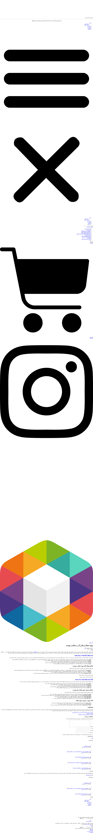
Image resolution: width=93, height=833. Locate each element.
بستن (92, 738)
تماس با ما (89, 221)
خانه (90, 22)
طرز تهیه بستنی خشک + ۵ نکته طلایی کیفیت (83, 793)
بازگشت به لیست (90, 713)
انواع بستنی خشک (88, 228)
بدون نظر (83, 747)
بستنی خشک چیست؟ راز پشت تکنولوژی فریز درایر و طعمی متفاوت (79, 751)
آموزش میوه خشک (87, 746)
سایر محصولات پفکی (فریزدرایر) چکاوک (84, 233)
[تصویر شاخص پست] (89, 745)
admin (85, 648)
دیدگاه (91, 726)
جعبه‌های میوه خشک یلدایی (86, 231)
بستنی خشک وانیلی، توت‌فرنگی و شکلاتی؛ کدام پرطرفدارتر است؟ (79, 762)
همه (90, 240)
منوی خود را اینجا (88, 824)
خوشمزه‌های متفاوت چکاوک (86, 232)
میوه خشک (87, 23)
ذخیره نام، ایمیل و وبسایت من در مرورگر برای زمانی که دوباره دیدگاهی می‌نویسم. (77, 734)
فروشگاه (89, 223)
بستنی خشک (86, 24)
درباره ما (89, 220)
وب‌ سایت (91, 732)
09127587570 (88, 775)
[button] (46, 123)
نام (92, 728)
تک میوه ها (89, 229)
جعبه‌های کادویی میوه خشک (86, 230)
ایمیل (92, 730)
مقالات (89, 222)
